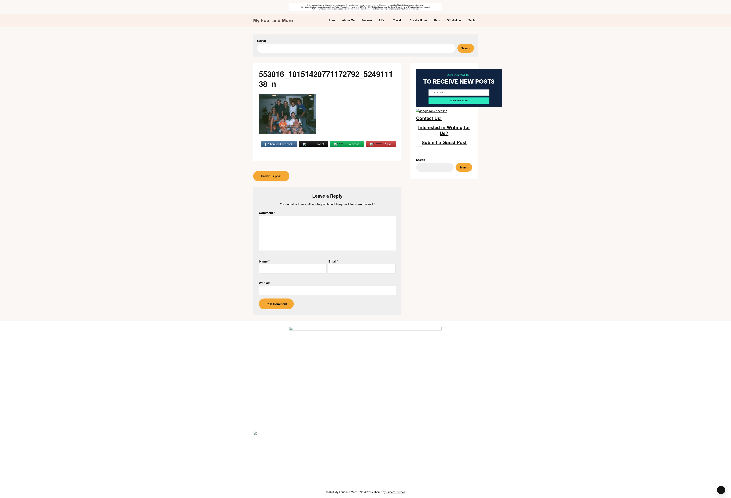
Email (333, 261)
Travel (397, 20)
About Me (348, 20)
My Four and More (273, 20)
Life (381, 20)
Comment (267, 213)
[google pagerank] (431, 111)
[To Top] (721, 490)
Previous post (271, 176)
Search (261, 40)
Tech (471, 20)
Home (331, 20)
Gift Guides (454, 20)
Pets (437, 20)
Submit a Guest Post (444, 142)
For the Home (418, 20)
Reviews (367, 20)
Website (265, 283)
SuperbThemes (395, 492)
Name (264, 261)
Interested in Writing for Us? (444, 130)
